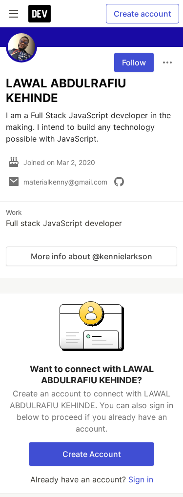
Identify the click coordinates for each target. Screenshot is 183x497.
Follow (134, 62)
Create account (142, 14)
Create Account (91, 454)
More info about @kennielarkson (91, 256)
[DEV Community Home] (39, 13)
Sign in (140, 479)
